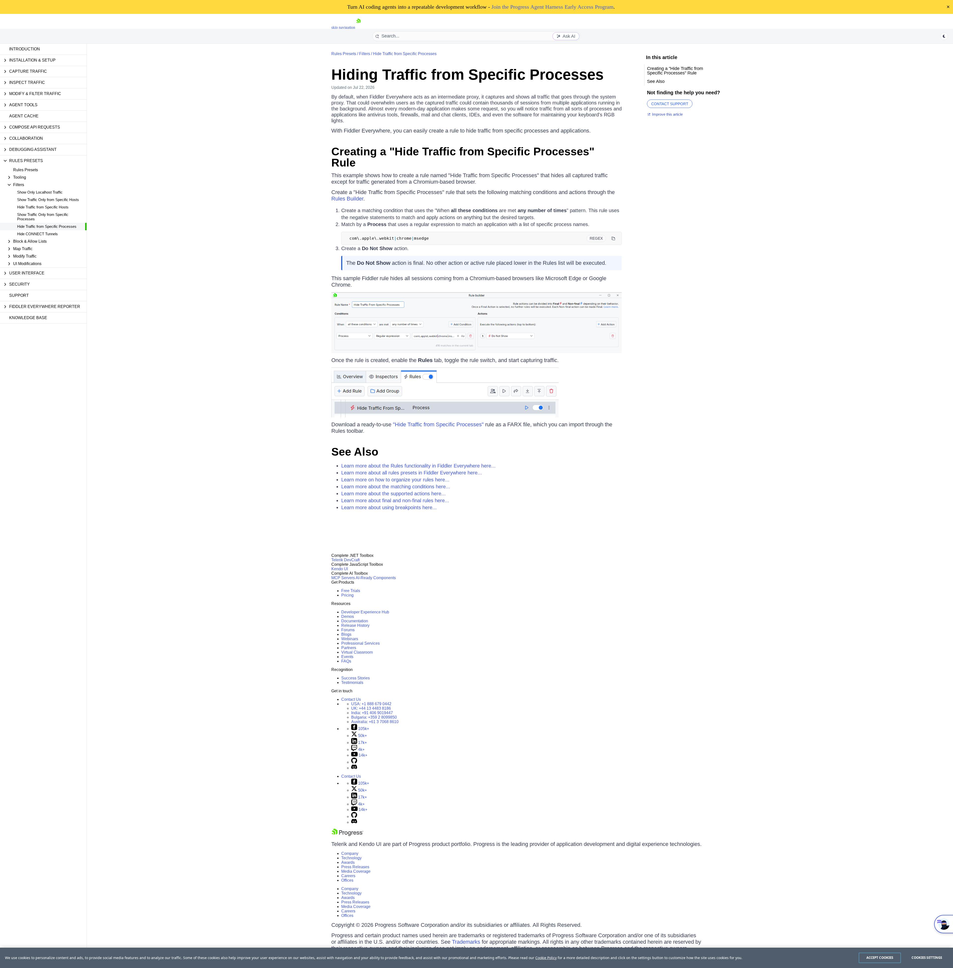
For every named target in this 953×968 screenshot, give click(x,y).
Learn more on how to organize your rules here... (395, 479)
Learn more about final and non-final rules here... (395, 500)
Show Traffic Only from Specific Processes (42, 216)
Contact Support (669, 103)
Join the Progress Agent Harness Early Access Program (552, 7)
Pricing (347, 595)
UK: (371, 708)
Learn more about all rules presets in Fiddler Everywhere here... (411, 472)
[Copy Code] (613, 238)
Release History (355, 625)
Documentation (354, 621)
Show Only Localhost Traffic (40, 192)
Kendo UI (339, 569)
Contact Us (351, 699)
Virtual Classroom (357, 652)
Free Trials (350, 591)
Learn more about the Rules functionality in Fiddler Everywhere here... (418, 465)
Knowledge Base (28, 318)
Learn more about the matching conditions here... (395, 486)
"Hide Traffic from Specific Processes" (438, 424)
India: (372, 713)
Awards (348, 862)
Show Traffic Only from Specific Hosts (48, 200)
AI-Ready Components (376, 578)
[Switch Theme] (944, 36)
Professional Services (360, 643)
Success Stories (355, 678)
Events (347, 657)
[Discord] (354, 768)
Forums (348, 630)
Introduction (24, 49)
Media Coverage (356, 871)
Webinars (349, 639)
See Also (354, 451)
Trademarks (466, 942)
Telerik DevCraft (345, 560)
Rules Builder (347, 199)
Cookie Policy (546, 957)
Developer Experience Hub (365, 612)
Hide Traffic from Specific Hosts (42, 207)
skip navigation (343, 27)
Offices (347, 880)
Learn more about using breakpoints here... (389, 507)
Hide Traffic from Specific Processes (46, 226)
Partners (348, 648)
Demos (347, 616)
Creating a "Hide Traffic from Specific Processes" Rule (462, 157)
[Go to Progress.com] (347, 835)
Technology (351, 858)
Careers (348, 876)
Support (19, 295)
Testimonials (352, 682)
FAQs (346, 661)
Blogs (346, 634)
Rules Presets (25, 170)
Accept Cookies (879, 957)
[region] (476, 958)
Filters (364, 54)
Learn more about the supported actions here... (393, 493)
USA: (371, 704)
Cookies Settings (927, 957)
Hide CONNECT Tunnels (37, 234)
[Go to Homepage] (358, 27)
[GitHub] (354, 762)
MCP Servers (343, 578)
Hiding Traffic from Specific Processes (467, 74)
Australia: (375, 722)
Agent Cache (23, 116)
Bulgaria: (374, 717)
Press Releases (355, 867)
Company (349, 853)
